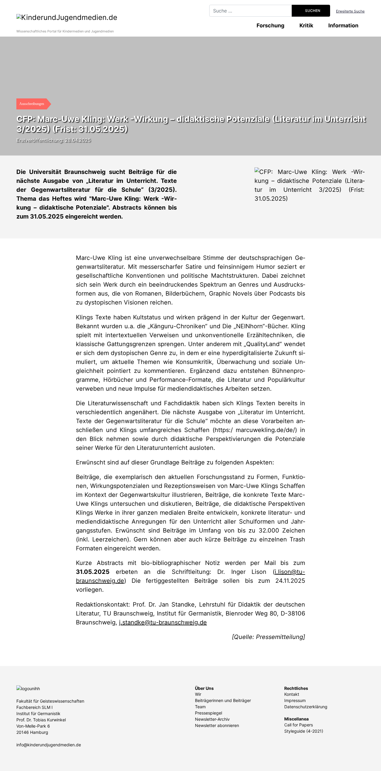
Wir (198, 694)
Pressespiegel (208, 712)
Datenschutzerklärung (305, 706)
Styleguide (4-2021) (303, 731)
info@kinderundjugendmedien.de (48, 744)
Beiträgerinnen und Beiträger (223, 700)
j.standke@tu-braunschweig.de (163, 622)
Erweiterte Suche (350, 11)
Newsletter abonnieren (217, 725)
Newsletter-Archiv (212, 719)
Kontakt (291, 694)
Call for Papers (298, 724)
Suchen (312, 10)
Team (200, 706)
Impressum (295, 700)
